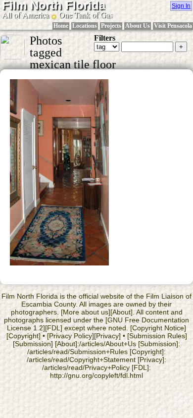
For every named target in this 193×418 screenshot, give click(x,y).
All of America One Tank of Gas (57, 14)
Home (60, 25)
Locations (84, 25)
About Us (137, 25)
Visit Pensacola (173, 25)
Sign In (181, 5)
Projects (111, 25)
